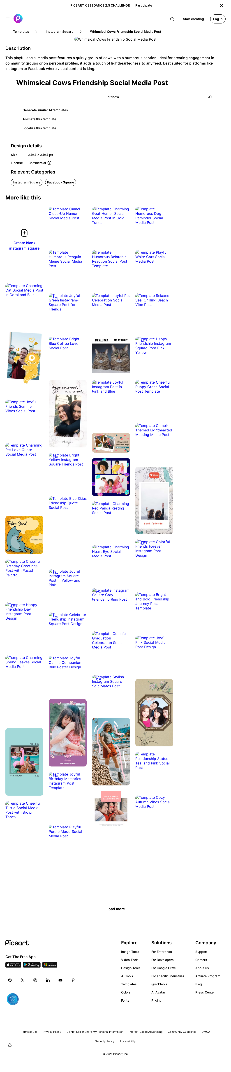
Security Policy (104, 1041)
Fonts (125, 1000)
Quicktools (159, 984)
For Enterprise (161, 952)
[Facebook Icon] (9, 980)
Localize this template (39, 128)
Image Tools (130, 952)
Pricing (156, 1000)
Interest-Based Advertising (145, 1031)
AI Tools (127, 976)
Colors (126, 992)
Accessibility (128, 1041)
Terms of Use (29, 1031)
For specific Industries (167, 976)
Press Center (205, 992)
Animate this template (39, 119)
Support (201, 952)
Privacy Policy (52, 1031)
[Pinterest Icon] (73, 980)
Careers (201, 960)
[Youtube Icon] (60, 980)
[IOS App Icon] (13, 966)
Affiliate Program (207, 976)
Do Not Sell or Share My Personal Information (95, 1031)
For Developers (162, 960)
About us (202, 968)
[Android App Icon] (32, 966)
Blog (198, 984)
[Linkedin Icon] (47, 980)
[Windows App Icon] (49, 966)
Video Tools (130, 960)
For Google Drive (163, 968)
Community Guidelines (182, 1031)
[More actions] (80, 213)
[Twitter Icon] (22, 980)
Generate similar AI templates (45, 110)
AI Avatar (158, 992)
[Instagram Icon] (35, 980)
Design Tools (130, 968)
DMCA (206, 1031)
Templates (129, 984)
